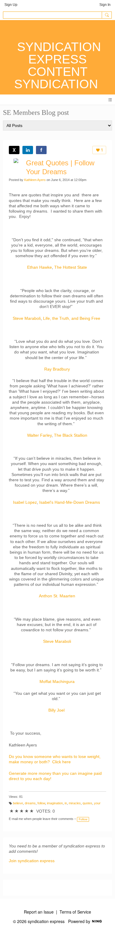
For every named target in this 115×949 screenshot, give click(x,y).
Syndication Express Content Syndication (57, 65)
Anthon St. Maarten (57, 595)
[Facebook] (41, 150)
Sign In (105, 5)
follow (41, 803)
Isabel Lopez (25, 502)
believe (18, 803)
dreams (30, 803)
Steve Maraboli (27, 318)
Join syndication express (32, 860)
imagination (55, 803)
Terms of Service (75, 912)
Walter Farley (39, 435)
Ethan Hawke (39, 267)
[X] (14, 150)
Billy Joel (56, 710)
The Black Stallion (70, 435)
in (66, 803)
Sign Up (10, 5)
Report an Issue (39, 912)
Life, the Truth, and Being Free (71, 318)
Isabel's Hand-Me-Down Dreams (69, 502)
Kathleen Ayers (35, 180)
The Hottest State (70, 267)
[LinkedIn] (27, 150)
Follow (83, 819)
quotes (87, 803)
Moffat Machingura (57, 681)
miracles (75, 803)
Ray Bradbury (57, 369)
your (97, 803)
